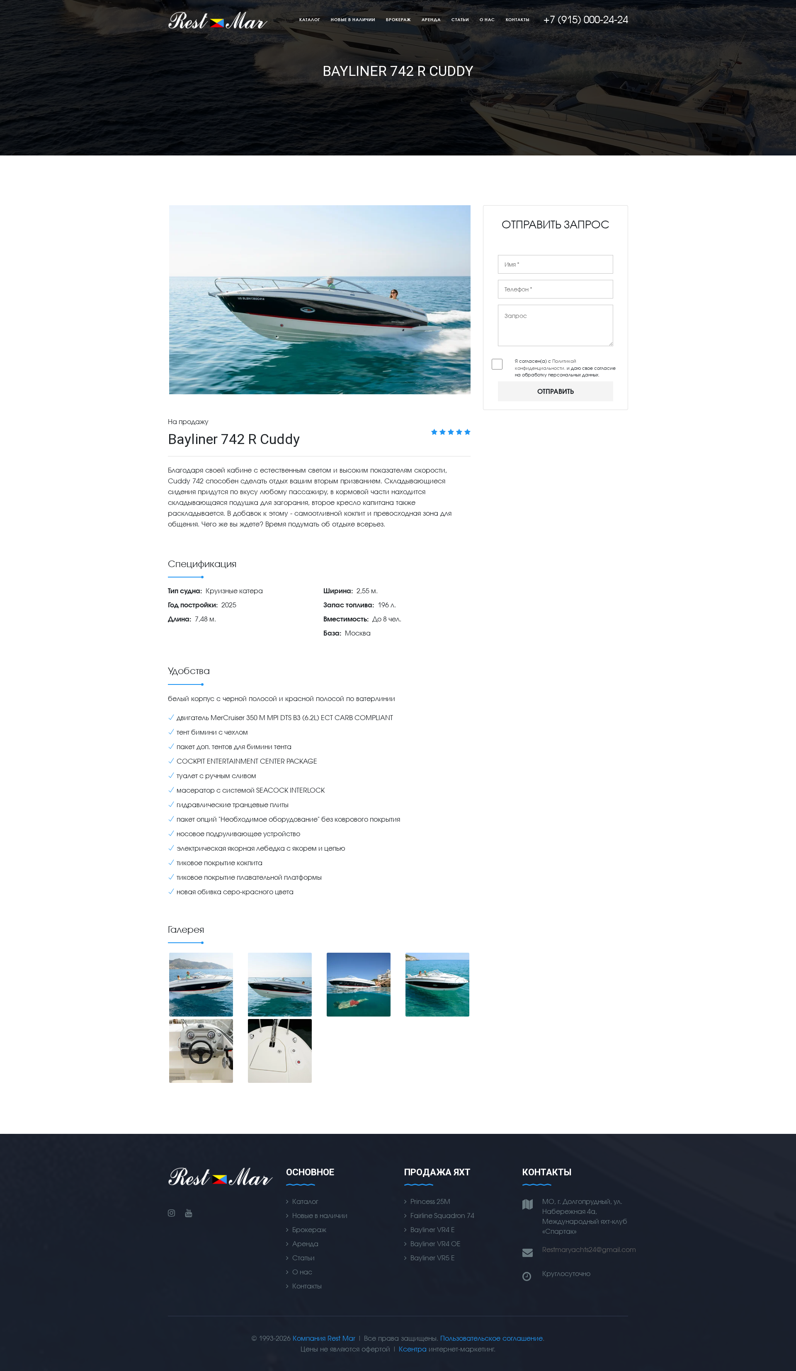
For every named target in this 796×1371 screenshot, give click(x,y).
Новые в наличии (353, 19)
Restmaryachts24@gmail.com (589, 1249)
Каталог (309, 19)
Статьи (460, 19)
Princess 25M (430, 1201)
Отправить (555, 391)
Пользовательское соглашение (491, 1338)
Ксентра (413, 1349)
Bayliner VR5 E (432, 1258)
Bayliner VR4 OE (435, 1243)
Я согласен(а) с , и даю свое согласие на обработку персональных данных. (565, 367)
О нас (487, 19)
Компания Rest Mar (324, 1338)
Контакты (517, 19)
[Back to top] (780, 1355)
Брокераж (398, 19)
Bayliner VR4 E (432, 1229)
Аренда (431, 19)
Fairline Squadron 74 (442, 1215)
